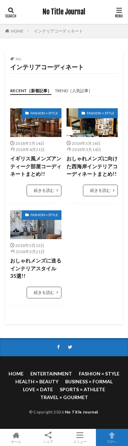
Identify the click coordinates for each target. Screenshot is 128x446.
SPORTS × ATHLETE (82, 389)
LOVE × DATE (38, 389)
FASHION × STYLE (44, 113)
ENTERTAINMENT (51, 373)
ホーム (16, 441)
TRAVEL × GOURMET (64, 397)
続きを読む (44, 190)
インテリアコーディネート (58, 31)
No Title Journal (64, 12)
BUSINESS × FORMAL (89, 381)
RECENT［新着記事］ (31, 90)
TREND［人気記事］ (74, 90)
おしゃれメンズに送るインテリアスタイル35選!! (35, 268)
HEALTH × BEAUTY (36, 381)
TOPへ (112, 441)
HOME (17, 31)
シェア (48, 441)
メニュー (80, 441)
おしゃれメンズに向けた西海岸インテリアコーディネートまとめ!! (92, 166)
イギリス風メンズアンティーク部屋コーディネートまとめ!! (35, 166)
